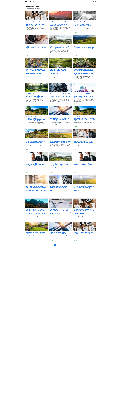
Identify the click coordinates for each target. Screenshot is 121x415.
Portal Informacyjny (30, 1)
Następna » (64, 245)
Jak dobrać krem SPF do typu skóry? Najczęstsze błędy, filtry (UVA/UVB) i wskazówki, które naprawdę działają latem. (60, 234)
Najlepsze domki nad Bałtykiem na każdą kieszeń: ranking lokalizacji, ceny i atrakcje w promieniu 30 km (60, 47)
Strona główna (93, 1)
